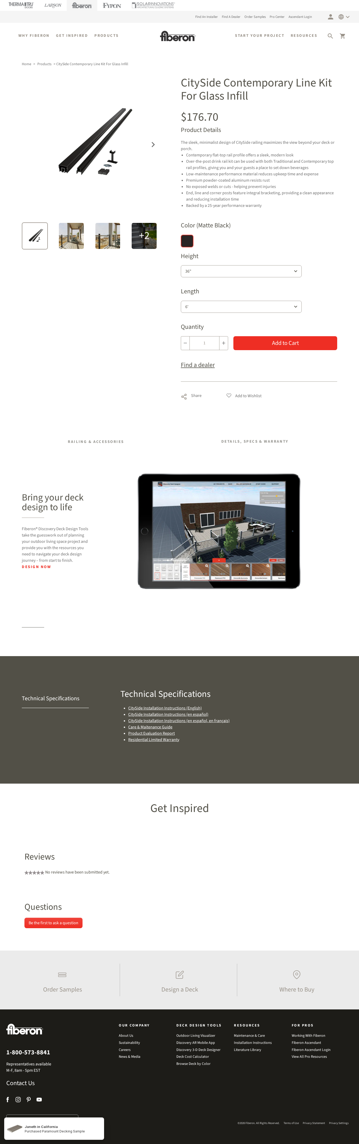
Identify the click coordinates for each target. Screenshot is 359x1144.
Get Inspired (72, 35)
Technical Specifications (50, 698)
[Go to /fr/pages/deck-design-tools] (219, 531)
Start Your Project (259, 35)
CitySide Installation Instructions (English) (165, 708)
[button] (330, 36)
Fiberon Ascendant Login (311, 1050)
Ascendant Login (300, 16)
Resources (304, 35)
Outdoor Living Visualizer (195, 1036)
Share (191, 395)
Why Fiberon (34, 35)
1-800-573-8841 (28, 1052)
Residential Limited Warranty (153, 740)
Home (26, 64)
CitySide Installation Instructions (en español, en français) (179, 721)
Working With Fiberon (308, 1036)
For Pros (303, 1025)
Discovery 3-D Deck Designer (198, 1050)
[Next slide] (153, 144)
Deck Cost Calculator (192, 1057)
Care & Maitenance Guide (150, 727)
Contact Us (20, 1083)
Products (106, 35)
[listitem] (61, 980)
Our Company (134, 1025)
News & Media (129, 1057)
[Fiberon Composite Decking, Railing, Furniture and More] (178, 36)
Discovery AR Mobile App (195, 1043)
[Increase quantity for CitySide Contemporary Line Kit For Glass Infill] (223, 343)
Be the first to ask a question (53, 923)
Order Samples (255, 16)
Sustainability (129, 1043)
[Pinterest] (28, 1100)
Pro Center (277, 16)
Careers (125, 1050)
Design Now (36, 567)
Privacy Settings (339, 1123)
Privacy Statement (314, 1123)
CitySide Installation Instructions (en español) (168, 714)
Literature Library (247, 1050)
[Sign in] (330, 16)
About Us (126, 1036)
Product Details (201, 130)
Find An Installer (206, 16)
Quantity (192, 327)
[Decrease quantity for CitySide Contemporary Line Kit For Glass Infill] (185, 343)
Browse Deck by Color (193, 1064)
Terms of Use (291, 1123)
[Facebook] (8, 1100)
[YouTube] (39, 1100)
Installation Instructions (253, 1043)
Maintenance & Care (249, 1036)
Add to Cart (285, 343)
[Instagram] (18, 1100)
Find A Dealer (231, 16)
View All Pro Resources (309, 1057)
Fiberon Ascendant (306, 1043)
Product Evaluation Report (151, 733)
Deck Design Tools (199, 1025)
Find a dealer (198, 365)
